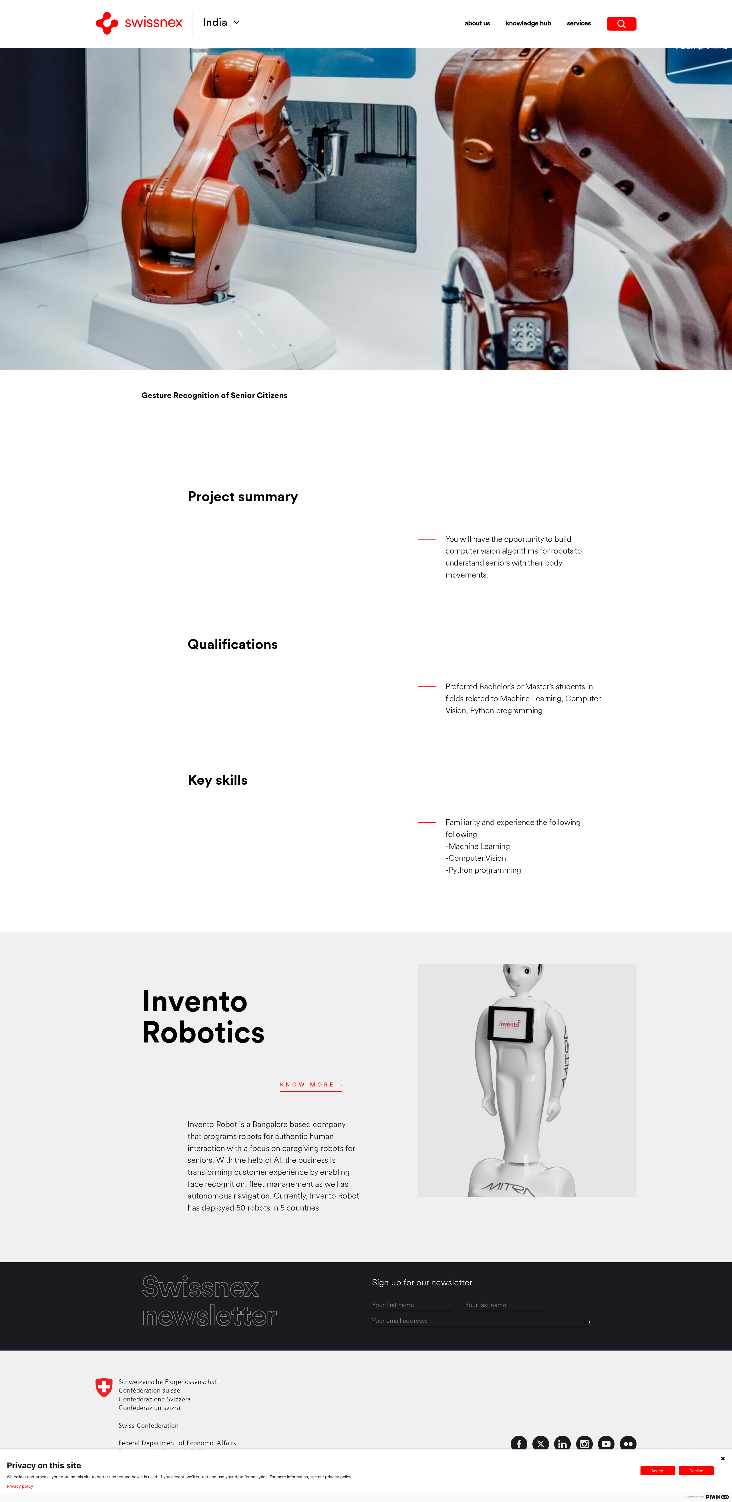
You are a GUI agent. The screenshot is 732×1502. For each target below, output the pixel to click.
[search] (621, 24)
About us (477, 23)
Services (579, 23)
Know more (307, 1085)
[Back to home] (139, 24)
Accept (658, 1470)
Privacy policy (20, 1486)
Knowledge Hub (528, 23)
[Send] (587, 1322)
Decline (696, 1470)
